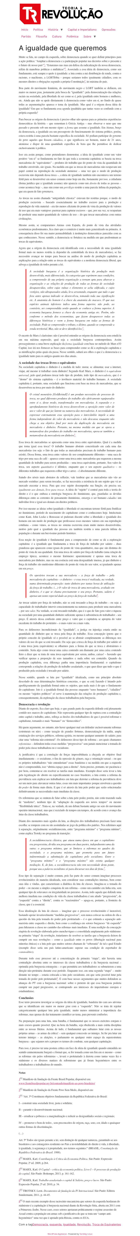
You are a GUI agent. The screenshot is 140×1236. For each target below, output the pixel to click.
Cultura (56, 36)
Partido (26, 36)
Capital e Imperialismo (82, 29)
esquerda (55, 1224)
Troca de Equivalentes (106, 1224)
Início (24, 29)
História (53, 29)
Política (38, 29)
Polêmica (72, 36)
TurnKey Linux (86, 1234)
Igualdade (69, 1224)
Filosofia (41, 36)
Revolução (84, 1224)
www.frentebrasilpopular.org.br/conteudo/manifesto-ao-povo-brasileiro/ (57, 1083)
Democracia (40, 1224)
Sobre (87, 36)
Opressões (108, 29)
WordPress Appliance (57, 1234)
